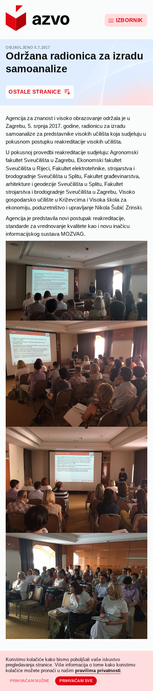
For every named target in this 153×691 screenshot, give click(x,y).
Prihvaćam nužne (29, 681)
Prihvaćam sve (76, 681)
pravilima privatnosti (98, 670)
